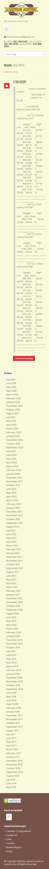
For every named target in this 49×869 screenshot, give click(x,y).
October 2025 (13, 409)
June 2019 (11, 655)
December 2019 (14, 639)
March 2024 (12, 466)
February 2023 (13, 504)
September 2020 (14, 609)
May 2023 (11, 492)
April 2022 (11, 541)
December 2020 (14, 598)
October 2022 (13, 519)
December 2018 (14, 677)
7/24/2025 (19, 81)
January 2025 (13, 436)
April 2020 (11, 624)
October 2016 (13, 768)
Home (9, 851)
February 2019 (13, 670)
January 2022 (13, 553)
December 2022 (14, 511)
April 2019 (11, 662)
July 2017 (10, 734)
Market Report (13, 847)
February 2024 (13, 470)
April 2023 (11, 496)
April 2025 (11, 424)
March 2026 (12, 394)
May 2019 (11, 658)
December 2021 (14, 556)
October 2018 (13, 685)
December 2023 (14, 477)
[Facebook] (6, 29)
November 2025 (14, 405)
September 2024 (14, 447)
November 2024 (14, 439)
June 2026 (11, 383)
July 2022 (10, 530)
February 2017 (13, 753)
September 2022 (14, 522)
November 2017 (14, 719)
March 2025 (12, 428)
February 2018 (13, 707)
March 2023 (12, 500)
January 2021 (13, 594)
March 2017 (12, 749)
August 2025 (12, 413)
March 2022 (12, 545)
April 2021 (11, 583)
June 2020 (11, 617)
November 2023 (14, 481)
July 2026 (10, 379)
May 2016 (11, 787)
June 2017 (11, 738)
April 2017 (11, 745)
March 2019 (12, 666)
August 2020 (12, 613)
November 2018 (14, 681)
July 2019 (10, 651)
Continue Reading (24, 358)
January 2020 (13, 636)
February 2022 (13, 549)
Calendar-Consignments (18, 831)
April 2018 (11, 700)
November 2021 (14, 560)
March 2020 (12, 628)
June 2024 (11, 455)
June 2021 (11, 575)
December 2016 (14, 760)
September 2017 (14, 726)
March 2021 (12, 587)
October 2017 (13, 723)
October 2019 (13, 647)
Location (10, 843)
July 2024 (10, 451)
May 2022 (11, 538)
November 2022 (14, 515)
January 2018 (13, 711)
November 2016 (14, 764)
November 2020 (14, 602)
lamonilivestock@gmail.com (21, 36)
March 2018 (12, 704)
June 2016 (11, 783)
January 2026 (13, 402)
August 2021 (12, 572)
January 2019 (13, 673)
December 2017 (14, 715)
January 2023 (13, 507)
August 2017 (12, 730)
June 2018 (11, 692)
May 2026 (11, 387)
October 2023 (13, 485)
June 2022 (11, 534)
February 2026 (13, 398)
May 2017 (11, 741)
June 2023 (11, 488)
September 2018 (14, 689)
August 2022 (12, 526)
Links (9, 839)
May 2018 (11, 696)
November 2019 (14, 643)
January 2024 (13, 473)
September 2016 (14, 772)
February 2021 (13, 590)
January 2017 (13, 756)
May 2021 (11, 579)
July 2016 (10, 779)
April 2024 (11, 462)
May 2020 (11, 621)
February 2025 (13, 432)
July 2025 (10, 417)
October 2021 (13, 564)
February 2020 (13, 632)
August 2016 (12, 775)
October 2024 (13, 443)
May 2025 (11, 421)
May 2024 (11, 458)
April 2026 (11, 390)
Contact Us (11, 835)
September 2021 (14, 568)
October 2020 (13, 605)
